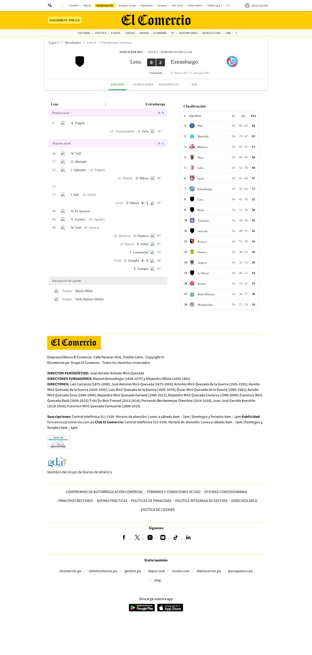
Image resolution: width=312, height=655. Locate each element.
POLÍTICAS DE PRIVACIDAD (151, 500)
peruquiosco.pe (240, 571)
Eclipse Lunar (127, 5)
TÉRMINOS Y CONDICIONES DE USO (174, 491)
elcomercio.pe (70, 571)
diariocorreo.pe (209, 571)
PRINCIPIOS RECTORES (75, 500)
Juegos (130, 33)
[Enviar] (50, 6)
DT (173, 33)
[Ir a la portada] (74, 343)
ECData (115, 33)
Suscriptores (188, 33)
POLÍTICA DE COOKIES (158, 509)
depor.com (156, 571)
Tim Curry (177, 5)
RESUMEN (117, 84)
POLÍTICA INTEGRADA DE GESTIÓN (201, 500)
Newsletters (211, 33)
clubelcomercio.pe (103, 571)
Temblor (74, 5)
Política (100, 33)
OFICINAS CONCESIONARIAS (225, 491)
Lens (135, 62)
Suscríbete (65, 20)
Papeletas (146, 5)
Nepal (87, 5)
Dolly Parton (195, 5)
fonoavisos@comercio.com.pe (70, 422)
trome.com (180, 571)
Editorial (84, 33)
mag (157, 580)
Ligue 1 (54, 42)
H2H (194, 84)
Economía (160, 33)
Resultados (73, 42)
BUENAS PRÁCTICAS (112, 500)
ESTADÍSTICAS (169, 84)
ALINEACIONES (143, 84)
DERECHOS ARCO (244, 500)
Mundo (144, 33)
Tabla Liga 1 (214, 5)
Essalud (162, 5)
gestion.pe (132, 571)
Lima (228, 33)
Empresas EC (105, 5)
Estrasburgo (184, 62)
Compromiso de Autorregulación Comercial (104, 491)
